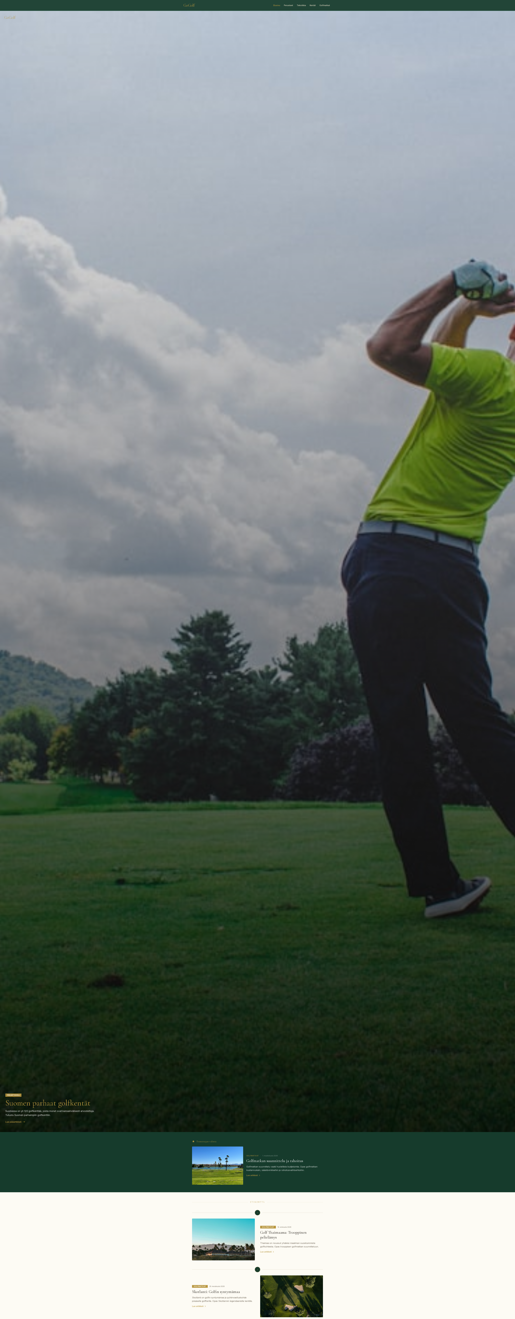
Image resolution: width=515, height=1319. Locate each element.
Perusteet (288, 5)
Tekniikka (301, 5)
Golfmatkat (324, 5)
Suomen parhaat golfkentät (47, 1103)
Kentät (313, 5)
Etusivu (276, 5)
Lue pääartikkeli (13, 1121)
